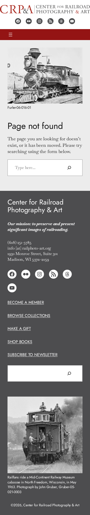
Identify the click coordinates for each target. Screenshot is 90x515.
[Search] (69, 168)
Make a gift (19, 328)
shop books (20, 342)
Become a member (26, 302)
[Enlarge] (76, 54)
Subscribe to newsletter (33, 355)
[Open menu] (11, 35)
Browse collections (29, 315)
